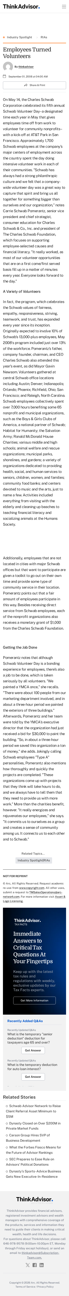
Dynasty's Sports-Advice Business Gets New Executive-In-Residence (33, 1173)
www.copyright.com (31, 887)
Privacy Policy (45, 1286)
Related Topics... (33, 853)
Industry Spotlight (20, 37)
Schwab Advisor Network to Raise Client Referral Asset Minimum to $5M (33, 1111)
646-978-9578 (13, 1243)
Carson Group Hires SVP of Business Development (28, 1137)
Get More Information (34, 1000)
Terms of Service (25, 1286)
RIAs (43, 37)
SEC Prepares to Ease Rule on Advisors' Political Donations (30, 1161)
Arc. (33, 1282)
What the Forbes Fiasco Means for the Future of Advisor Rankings (33, 1149)
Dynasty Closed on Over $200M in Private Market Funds (33, 1125)
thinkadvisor (26, 66)
